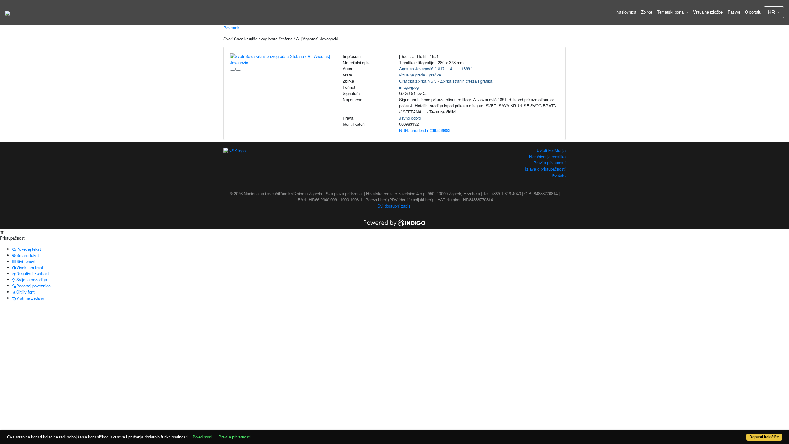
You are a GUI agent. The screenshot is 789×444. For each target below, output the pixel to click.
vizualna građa (412, 75)
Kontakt (559, 175)
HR (772, 12)
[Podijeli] (238, 69)
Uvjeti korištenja (551, 150)
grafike (435, 75)
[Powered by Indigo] (394, 222)
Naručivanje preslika (547, 156)
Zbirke (646, 12)
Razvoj (734, 12)
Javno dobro (410, 118)
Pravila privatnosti (549, 163)
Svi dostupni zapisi (394, 206)
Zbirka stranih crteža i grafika (466, 81)
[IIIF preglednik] (232, 69)
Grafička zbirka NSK (417, 81)
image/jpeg (409, 87)
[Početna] (7, 12)
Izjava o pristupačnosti (545, 169)
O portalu (753, 12)
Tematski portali (671, 12)
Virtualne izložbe (708, 12)
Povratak (231, 28)
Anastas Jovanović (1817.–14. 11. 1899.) (435, 69)
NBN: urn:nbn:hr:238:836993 (424, 130)
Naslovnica (626, 12)
